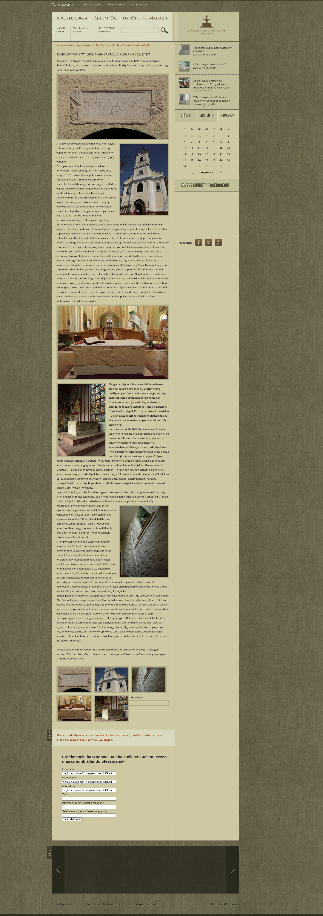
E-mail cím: (68, 769)
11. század (105, 739)
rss (155, 904)
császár (74, 739)
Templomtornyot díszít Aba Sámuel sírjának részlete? (122, 45)
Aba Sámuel (86, 735)
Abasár (60, 735)
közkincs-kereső (139, 4)
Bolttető (136, 735)
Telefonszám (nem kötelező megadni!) (84, 811)
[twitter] (209, 242)
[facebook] (199, 242)
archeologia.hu (64, 45)
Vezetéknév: (69, 777)
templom (115, 735)
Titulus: (66, 794)
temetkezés (102, 735)
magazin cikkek (61, 30)
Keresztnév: (69, 785)
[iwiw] (218, 242)
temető (126, 735)
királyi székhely (89, 739)
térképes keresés (116, 4)
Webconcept (231, 904)
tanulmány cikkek (80, 30)
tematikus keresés (92, 4)
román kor (148, 735)
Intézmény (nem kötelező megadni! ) (83, 802)
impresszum (142, 904)
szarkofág (72, 735)
